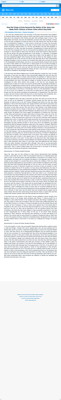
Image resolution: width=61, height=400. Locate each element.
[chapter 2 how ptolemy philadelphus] (2, 183)
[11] (25, 43)
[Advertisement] (30, 272)
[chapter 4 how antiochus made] (59, 183)
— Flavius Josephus (27, 32)
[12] (42, 53)
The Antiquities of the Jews (13, 32)
